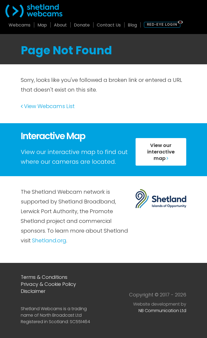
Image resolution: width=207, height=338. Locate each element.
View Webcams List (49, 106)
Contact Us (109, 25)
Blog (132, 25)
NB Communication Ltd (162, 310)
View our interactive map (161, 152)
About (60, 25)
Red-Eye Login (162, 24)
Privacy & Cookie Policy (48, 284)
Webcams (19, 25)
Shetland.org (49, 240)
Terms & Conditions (44, 277)
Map (42, 25)
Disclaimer (33, 291)
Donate (82, 25)
